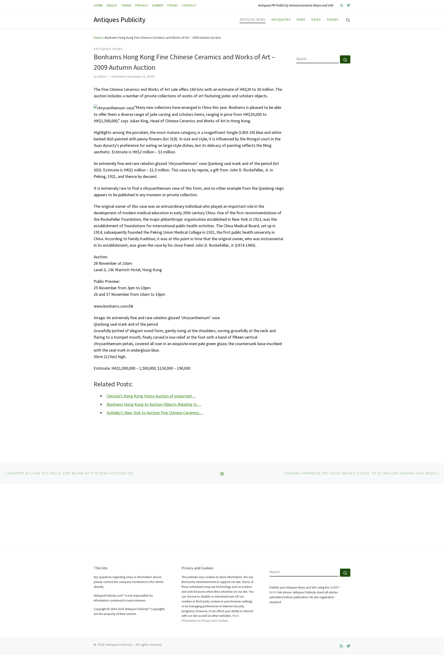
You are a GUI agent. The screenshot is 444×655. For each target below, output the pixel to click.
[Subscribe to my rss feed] (341, 5)
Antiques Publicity (119, 645)
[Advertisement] (323, 141)
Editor (102, 76)
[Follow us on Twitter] (348, 5)
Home (98, 37)
